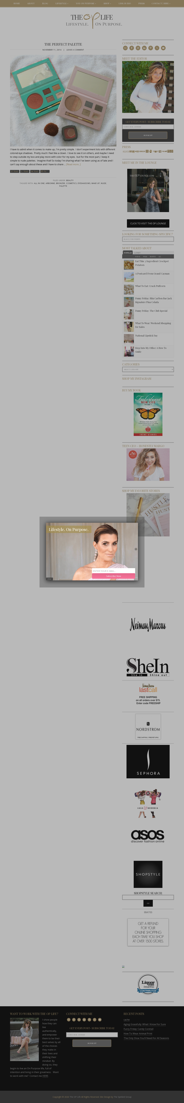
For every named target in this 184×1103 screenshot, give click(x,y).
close (49, 579)
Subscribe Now (113, 575)
